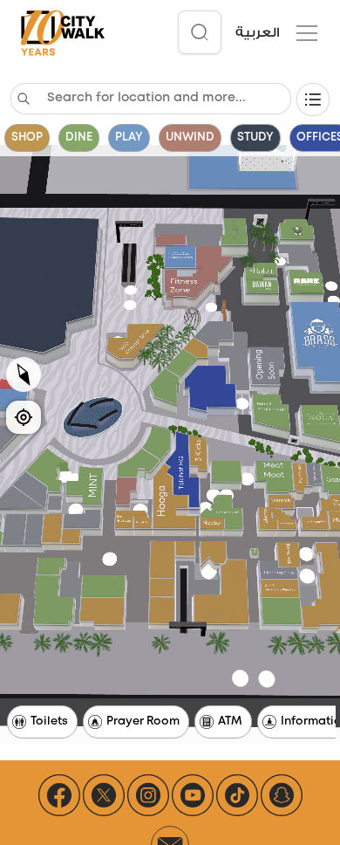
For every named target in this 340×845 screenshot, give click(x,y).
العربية (257, 32)
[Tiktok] (237, 795)
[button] (303, 33)
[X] (104, 795)
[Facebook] (59, 795)
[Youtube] (193, 795)
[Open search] (199, 32)
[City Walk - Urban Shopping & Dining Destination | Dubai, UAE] (62, 34)
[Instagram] (148, 795)
